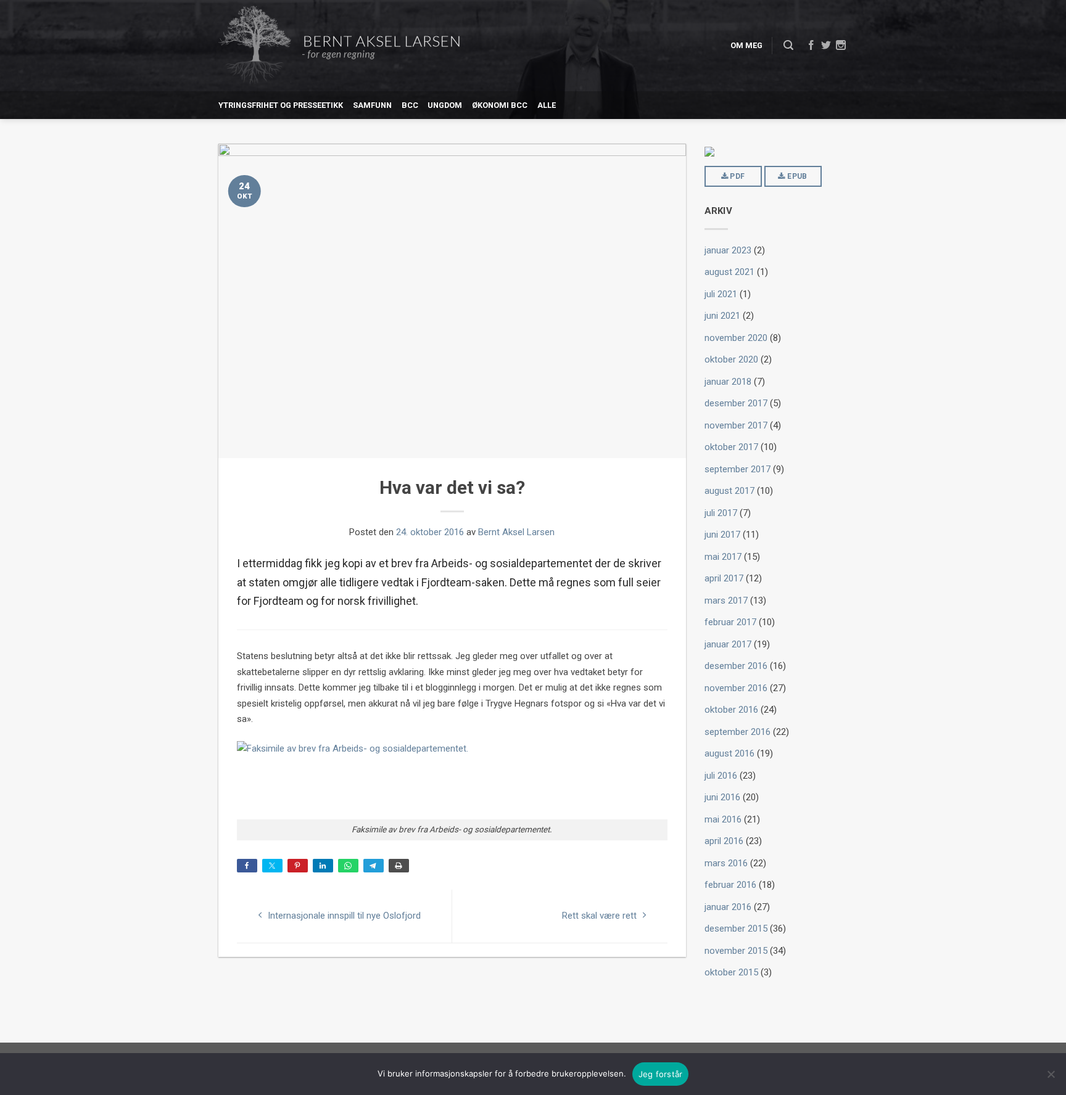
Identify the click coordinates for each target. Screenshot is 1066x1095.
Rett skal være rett (600, 915)
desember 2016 (735, 665)
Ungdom (445, 105)
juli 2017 (720, 513)
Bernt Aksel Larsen (516, 532)
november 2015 (735, 950)
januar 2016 (727, 906)
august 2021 (729, 271)
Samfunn (372, 105)
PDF (736, 176)
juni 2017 (722, 534)
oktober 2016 (731, 709)
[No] (1050, 1074)
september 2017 (737, 469)
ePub (796, 176)
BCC (410, 105)
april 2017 (723, 578)
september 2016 (737, 731)
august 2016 (729, 753)
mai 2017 (723, 556)
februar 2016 (730, 884)
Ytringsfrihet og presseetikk (280, 105)
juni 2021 (722, 315)
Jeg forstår (660, 1074)
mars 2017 (726, 600)
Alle (546, 105)
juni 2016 (722, 797)
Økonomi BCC (499, 105)
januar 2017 (727, 644)
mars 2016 (726, 863)
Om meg (746, 45)
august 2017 (729, 490)
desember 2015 (735, 928)
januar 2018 (727, 381)
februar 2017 (730, 622)
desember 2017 (735, 403)
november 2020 (735, 337)
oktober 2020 (731, 359)
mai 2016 (723, 819)
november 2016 (735, 688)
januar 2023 (727, 250)
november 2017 (735, 425)
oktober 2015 (731, 972)
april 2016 (723, 841)
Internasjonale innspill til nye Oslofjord (343, 915)
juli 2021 (720, 294)
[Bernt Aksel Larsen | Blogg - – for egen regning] (339, 46)
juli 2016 (720, 775)
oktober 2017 (731, 447)
